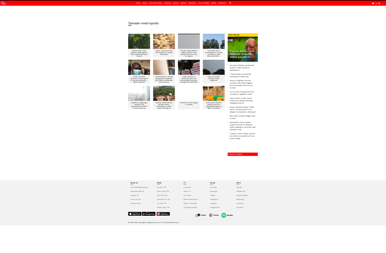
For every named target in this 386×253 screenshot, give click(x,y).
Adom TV (187, 191)
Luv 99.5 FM (161, 203)
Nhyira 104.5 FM (163, 207)
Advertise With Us (137, 191)
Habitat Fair (241, 191)
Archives (240, 203)
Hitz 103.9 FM (162, 195)
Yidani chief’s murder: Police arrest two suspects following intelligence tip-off (241, 100)
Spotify (229, 215)
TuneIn (203, 215)
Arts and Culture (155, 3)
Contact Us (134, 195)
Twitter (212, 195)
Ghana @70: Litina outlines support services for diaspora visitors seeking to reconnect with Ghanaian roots (243, 126)
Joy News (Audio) (190, 207)
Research (192, 3)
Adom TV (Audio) (190, 203)
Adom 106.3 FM (163, 191)
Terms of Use (135, 199)
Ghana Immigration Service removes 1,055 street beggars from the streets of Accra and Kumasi (241, 84)
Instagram (214, 199)
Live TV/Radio (203, 3)
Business (167, 3)
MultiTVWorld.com (190, 199)
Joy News (187, 187)
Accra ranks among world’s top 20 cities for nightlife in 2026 (242, 93)
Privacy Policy (135, 203)
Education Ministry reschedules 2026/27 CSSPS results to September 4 (242, 67)
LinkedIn (213, 203)
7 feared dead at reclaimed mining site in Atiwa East (240, 75)
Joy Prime (187, 195)
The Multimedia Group (139, 187)
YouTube (213, 187)
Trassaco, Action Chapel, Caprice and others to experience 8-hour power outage (242, 136)
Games (239, 187)
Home (138, 3)
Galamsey (240, 199)
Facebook (213, 191)
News (145, 3)
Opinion (183, 3)
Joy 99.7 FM (161, 187)
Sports (175, 3)
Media (213, 3)
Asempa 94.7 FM (163, 199)
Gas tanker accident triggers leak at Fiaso (242, 117)
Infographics (215, 207)
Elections (222, 3)
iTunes (216, 215)
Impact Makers (242, 195)
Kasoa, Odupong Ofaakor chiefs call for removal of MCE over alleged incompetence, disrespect (243, 109)
